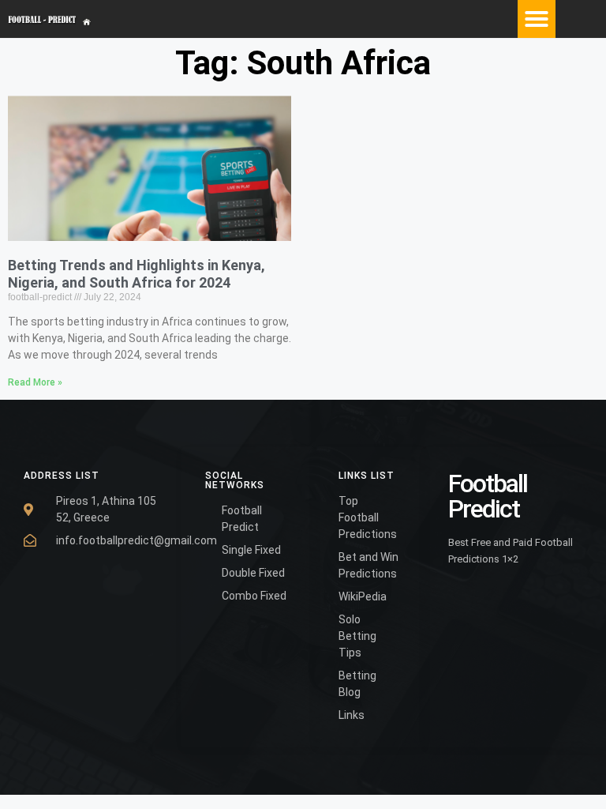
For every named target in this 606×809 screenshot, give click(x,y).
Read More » (35, 382)
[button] (537, 19)
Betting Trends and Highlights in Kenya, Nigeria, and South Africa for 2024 (136, 274)
